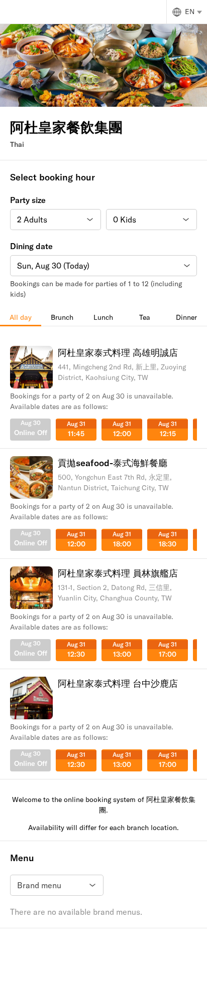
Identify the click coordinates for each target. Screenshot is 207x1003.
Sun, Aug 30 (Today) (53, 266)
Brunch (62, 317)
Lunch (103, 317)
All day (21, 317)
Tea (144, 317)
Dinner (186, 317)
